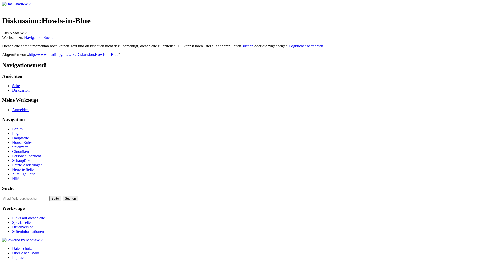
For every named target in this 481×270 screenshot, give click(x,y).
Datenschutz (22, 248)
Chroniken (20, 152)
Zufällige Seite (23, 174)
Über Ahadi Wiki (25, 253)
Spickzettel (20, 147)
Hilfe (16, 178)
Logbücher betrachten (306, 46)
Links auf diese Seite (28, 218)
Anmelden (20, 110)
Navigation (33, 38)
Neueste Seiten (24, 170)
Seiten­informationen (28, 232)
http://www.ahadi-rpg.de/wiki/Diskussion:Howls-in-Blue (73, 54)
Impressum (20, 258)
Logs (16, 134)
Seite (16, 86)
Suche (48, 38)
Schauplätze (21, 160)
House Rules (22, 142)
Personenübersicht (26, 156)
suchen (247, 46)
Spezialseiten (22, 222)
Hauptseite (20, 138)
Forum (17, 129)
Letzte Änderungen (27, 165)
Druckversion (23, 227)
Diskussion (21, 90)
